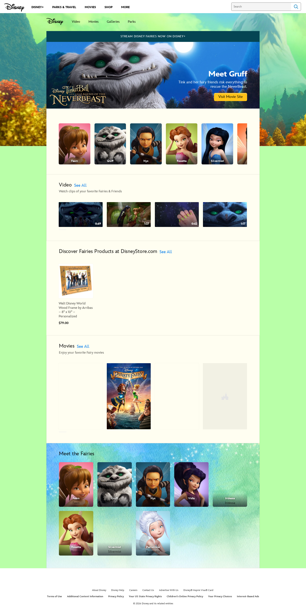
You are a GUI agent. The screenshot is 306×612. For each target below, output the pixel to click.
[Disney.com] (14, 7)
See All (80, 185)
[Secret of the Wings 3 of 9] (177, 396)
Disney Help (117, 590)
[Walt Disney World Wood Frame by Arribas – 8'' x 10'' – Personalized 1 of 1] (76, 281)
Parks (132, 22)
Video (76, 22)
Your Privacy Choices (220, 596)
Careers (133, 590)
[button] (253, 144)
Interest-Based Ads (248, 596)
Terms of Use (54, 596)
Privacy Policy (116, 596)
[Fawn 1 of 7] (74, 143)
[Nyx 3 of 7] (146, 143)
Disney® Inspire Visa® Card (198, 590)
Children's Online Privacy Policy (185, 596)
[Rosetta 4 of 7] (182, 143)
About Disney (99, 590)
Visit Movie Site (230, 96)
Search (296, 7)
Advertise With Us (168, 590)
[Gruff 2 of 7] (110, 143)
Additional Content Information (85, 596)
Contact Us (148, 590)
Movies (93, 22)
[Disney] (57, 21)
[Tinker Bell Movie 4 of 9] (225, 396)
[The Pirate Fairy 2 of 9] (129, 396)
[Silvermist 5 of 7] (217, 143)
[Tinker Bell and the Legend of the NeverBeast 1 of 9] (81, 396)
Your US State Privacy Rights (145, 596)
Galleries (113, 22)
